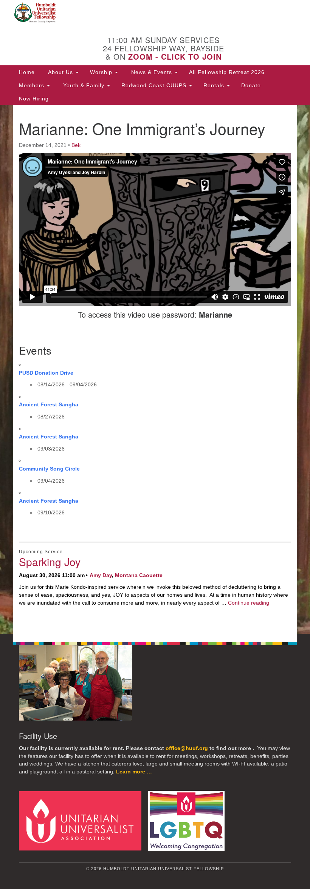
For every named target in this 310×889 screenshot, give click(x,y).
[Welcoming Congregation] (189, 820)
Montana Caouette (139, 575)
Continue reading (248, 603)
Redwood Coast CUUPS (154, 85)
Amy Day (101, 575)
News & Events (151, 72)
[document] (155, 369)
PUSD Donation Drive (46, 373)
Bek (76, 145)
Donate (251, 85)
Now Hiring (34, 99)
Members (32, 85)
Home (27, 72)
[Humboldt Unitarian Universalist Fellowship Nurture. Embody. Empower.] (155, 13)
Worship (102, 72)
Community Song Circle (49, 469)
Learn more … (134, 772)
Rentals (214, 85)
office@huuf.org (187, 748)
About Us (60, 72)
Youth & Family (83, 85)
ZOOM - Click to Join (175, 56)
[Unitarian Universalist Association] (83, 820)
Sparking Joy (50, 561)
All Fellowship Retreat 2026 (227, 72)
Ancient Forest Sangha (48, 404)
